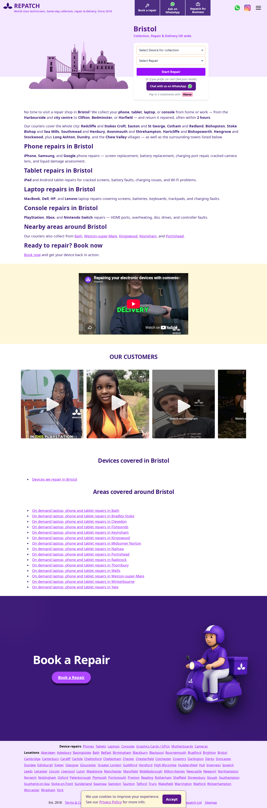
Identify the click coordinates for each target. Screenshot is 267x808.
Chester (128, 759)
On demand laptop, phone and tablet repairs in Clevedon (79, 521)
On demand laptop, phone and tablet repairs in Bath (75, 510)
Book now (32, 254)
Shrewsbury (196, 777)
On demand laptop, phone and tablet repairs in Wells (76, 570)
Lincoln (54, 771)
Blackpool (156, 752)
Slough (212, 777)
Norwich (30, 777)
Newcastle (194, 771)
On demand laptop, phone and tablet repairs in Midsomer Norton (86, 543)
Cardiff (65, 759)
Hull (202, 765)
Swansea (100, 784)
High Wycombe (165, 765)
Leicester (40, 771)
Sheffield (179, 777)
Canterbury (50, 759)
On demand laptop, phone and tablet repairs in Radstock (79, 559)
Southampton (229, 777)
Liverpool (68, 771)
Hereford (145, 765)
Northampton (228, 771)
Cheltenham (112, 759)
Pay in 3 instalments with (164, 94)
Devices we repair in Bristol (54, 479)
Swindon (114, 784)
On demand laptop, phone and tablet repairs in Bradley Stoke (83, 516)
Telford (141, 784)
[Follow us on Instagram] (247, 7)
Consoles (128, 746)
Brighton (209, 752)
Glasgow (71, 765)
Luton (80, 771)
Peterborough (80, 777)
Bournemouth (175, 752)
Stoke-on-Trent (62, 784)
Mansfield (130, 771)
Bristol (222, 752)
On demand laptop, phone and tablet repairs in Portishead (80, 554)
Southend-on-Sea (37, 784)
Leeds (28, 771)
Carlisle (77, 759)
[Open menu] (258, 7)
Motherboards (182, 746)
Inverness (213, 765)
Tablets (101, 746)
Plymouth (99, 777)
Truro (153, 784)
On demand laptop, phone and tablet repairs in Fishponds (80, 527)
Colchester (163, 759)
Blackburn (140, 752)
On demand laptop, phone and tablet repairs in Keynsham (80, 532)
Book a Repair (71, 677)
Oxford (63, 777)
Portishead (175, 236)
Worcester (31, 790)
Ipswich (228, 765)
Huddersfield (187, 765)
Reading (147, 777)
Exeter (59, 765)
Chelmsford (93, 759)
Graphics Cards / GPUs (153, 746)
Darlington (196, 759)
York (60, 790)
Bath (78, 236)
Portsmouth (117, 777)
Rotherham (163, 777)
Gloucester (88, 765)
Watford (199, 784)
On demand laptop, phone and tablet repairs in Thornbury (80, 565)
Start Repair (171, 72)
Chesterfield (145, 759)
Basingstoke (82, 752)
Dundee (30, 765)
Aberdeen (48, 752)
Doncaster (223, 759)
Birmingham (122, 752)
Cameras (201, 746)
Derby (209, 759)
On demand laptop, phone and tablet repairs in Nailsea (78, 548)
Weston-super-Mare (100, 236)
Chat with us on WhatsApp (168, 86)
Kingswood (128, 236)
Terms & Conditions (79, 802)
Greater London (109, 765)
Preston (134, 777)
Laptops (114, 746)
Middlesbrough (151, 771)
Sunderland (83, 784)
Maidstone (94, 771)
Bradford (194, 752)
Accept (172, 799)
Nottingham (47, 777)
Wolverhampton (219, 784)
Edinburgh (45, 765)
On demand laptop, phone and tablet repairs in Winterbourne (83, 581)
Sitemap (211, 802)
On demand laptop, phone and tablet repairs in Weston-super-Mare (88, 576)
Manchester (113, 771)
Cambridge (32, 759)
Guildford (130, 765)
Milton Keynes (174, 771)
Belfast (106, 752)
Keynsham (148, 236)
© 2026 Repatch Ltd (187, 802)
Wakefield (165, 784)
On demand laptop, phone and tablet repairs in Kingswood (81, 537)
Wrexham (48, 790)
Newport (209, 771)
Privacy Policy (110, 802)
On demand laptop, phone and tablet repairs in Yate (75, 587)
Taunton (129, 784)
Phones (88, 746)
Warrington (183, 784)
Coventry (179, 759)
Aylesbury (64, 752)
